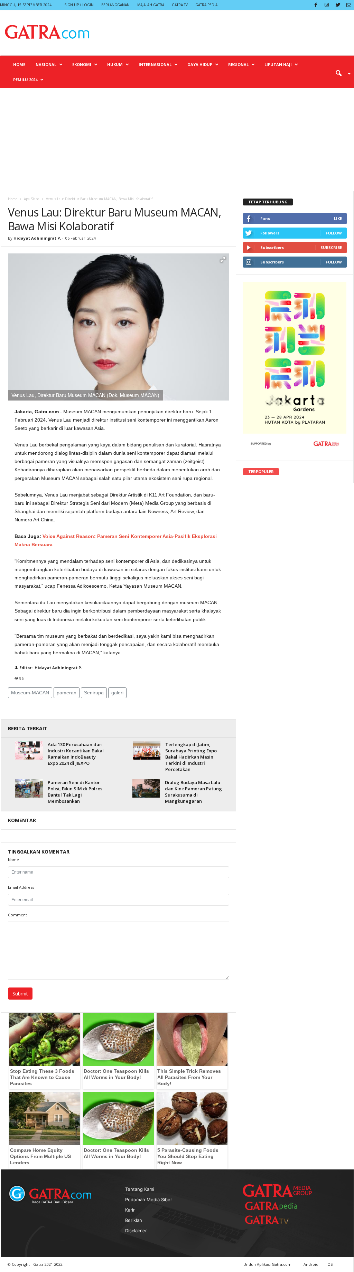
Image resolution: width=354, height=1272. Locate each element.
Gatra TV (180, 4)
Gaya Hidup (199, 64)
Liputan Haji (278, 64)
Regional (238, 64)
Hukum (115, 64)
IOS (329, 1264)
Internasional (155, 64)
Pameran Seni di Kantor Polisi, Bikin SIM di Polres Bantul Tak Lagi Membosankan (75, 791)
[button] (340, 72)
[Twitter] (338, 5)
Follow (334, 232)
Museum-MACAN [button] (30, 692)
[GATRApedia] (274, 1206)
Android (311, 1264)
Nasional (46, 64)
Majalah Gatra (150, 4)
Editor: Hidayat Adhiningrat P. (50, 667)
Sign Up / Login (79, 4)
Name (13, 859)
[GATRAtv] (274, 1219)
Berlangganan (115, 4)
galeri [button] (117, 692)
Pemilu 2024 (25, 79)
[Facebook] (315, 5)
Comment (17, 914)
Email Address (21, 887)
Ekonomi (81, 64)
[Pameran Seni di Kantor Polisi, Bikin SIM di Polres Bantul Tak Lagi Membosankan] (29, 788)
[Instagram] (327, 5)
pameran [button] (66, 692)
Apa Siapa (31, 198)
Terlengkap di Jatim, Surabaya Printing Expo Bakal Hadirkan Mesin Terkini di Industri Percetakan (191, 756)
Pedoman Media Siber (148, 1199)
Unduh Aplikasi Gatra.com (267, 1264)
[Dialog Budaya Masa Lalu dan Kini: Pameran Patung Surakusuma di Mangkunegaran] (146, 788)
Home (19, 64)
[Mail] (349, 5)
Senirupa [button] (94, 692)
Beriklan (133, 1220)
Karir (130, 1210)
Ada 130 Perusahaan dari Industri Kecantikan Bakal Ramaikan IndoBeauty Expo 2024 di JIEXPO (76, 753)
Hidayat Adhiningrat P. (37, 238)
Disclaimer (136, 1230)
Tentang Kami (139, 1189)
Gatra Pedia (206, 4)
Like (338, 218)
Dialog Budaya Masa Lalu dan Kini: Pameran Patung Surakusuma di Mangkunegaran (193, 791)
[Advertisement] (177, 139)
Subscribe (331, 247)
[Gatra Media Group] (277, 1190)
